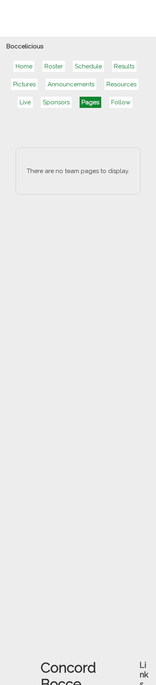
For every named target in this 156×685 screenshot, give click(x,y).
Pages (90, 102)
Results (124, 66)
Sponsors (56, 102)
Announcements (71, 84)
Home (24, 66)
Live (25, 102)
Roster (53, 66)
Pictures (24, 84)
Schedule (88, 66)
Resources (121, 84)
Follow (120, 102)
